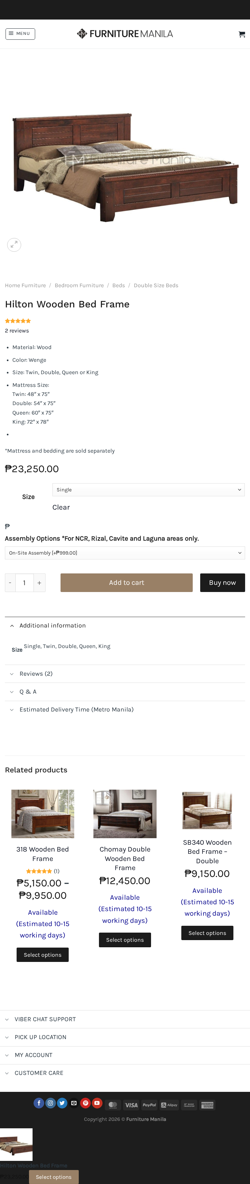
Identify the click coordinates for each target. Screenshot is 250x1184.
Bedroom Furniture (79, 285)
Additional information (53, 625)
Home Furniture (25, 285)
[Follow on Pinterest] (85, 1103)
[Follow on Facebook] (39, 1103)
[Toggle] (12, 625)
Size (28, 496)
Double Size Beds (156, 285)
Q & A (28, 691)
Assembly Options (102, 538)
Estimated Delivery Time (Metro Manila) (77, 709)
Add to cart (126, 582)
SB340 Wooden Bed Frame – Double (207, 851)
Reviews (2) (36, 673)
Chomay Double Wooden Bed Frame (125, 858)
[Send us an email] (74, 1103)
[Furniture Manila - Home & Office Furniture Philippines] (125, 34)
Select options (43, 954)
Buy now (222, 582)
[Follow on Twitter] (62, 1103)
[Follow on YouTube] (97, 1103)
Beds (118, 285)
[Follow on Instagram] (50, 1103)
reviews (17, 330)
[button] (20, 34)
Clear (61, 507)
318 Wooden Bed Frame (42, 854)
